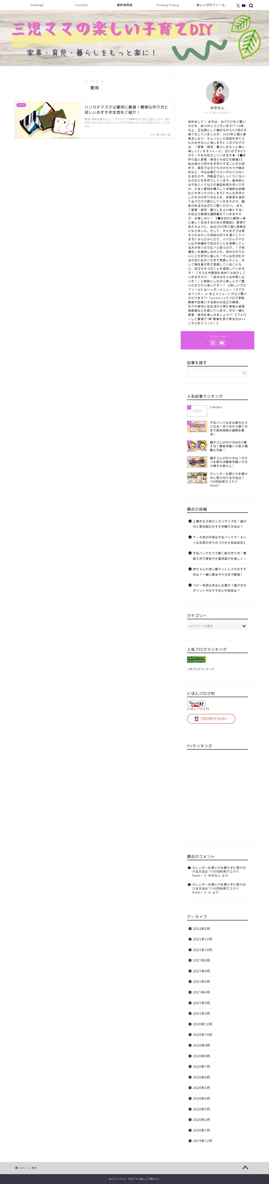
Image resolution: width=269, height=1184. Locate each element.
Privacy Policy (167, 5)
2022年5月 (201, 929)
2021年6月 (201, 971)
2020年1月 (201, 1130)
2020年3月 (201, 1109)
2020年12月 (202, 1024)
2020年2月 (201, 1119)
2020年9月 (201, 1045)
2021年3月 (201, 1003)
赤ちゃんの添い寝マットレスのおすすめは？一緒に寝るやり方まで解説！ (220, 571)
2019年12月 (202, 1141)
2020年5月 (201, 1088)
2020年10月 (202, 1034)
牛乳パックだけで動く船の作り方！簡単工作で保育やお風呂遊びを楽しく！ (220, 556)
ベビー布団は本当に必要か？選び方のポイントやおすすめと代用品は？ (220, 588)
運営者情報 (124, 5)
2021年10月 (202, 950)
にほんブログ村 (198, 709)
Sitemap (37, 5)
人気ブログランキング (200, 669)
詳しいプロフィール (210, 5)
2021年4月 (201, 992)
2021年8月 (201, 960)
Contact (81, 5)
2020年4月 (201, 1098)
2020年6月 (201, 1077)
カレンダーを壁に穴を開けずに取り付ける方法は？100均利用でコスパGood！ (219, 871)
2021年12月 (202, 939)
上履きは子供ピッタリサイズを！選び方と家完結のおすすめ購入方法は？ (220, 524)
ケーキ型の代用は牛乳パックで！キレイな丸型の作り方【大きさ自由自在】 (220, 540)
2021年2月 (201, 1013)
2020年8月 (201, 1056)
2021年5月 (201, 981)
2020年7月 (201, 1066)
